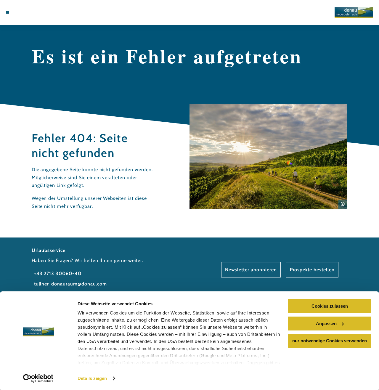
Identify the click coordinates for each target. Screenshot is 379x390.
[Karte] (27, 12)
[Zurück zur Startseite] (354, 12)
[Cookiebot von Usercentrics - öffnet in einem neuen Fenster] (38, 378)
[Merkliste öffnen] (34, 12)
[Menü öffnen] (7, 12)
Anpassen (326, 323)
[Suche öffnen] (41, 12)
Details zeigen (92, 378)
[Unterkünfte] (20, 12)
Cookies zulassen (329, 306)
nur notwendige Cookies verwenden (329, 340)
